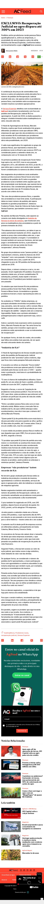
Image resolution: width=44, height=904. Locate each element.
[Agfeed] (13, 870)
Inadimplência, (9, 633)
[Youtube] (21, 870)
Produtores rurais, (22, 633)
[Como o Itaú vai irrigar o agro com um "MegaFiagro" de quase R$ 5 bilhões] (11, 792)
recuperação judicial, (9, 635)
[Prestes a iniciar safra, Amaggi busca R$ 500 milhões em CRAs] (11, 764)
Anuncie (4, 880)
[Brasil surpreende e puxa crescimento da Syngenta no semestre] (11, 826)
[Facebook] (24, 870)
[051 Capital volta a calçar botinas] (11, 813)
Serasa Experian (9, 109)
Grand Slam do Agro (8, 875)
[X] (31, 870)
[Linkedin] (34, 870)
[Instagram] (27, 870)
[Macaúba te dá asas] (11, 855)
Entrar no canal (22, 675)
